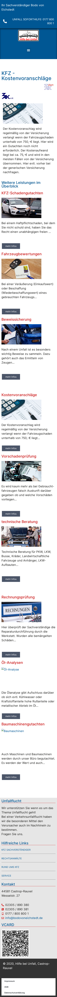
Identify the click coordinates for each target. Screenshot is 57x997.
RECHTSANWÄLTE (11, 858)
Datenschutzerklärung (14, 992)
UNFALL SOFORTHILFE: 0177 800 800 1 (33, 21)
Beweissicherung (16, 319)
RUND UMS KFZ (10, 867)
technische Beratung (19, 521)
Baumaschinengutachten (23, 724)
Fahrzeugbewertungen (21, 254)
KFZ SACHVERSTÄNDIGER (16, 849)
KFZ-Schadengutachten (22, 193)
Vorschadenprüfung (18, 456)
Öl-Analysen (12, 662)
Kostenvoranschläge (19, 395)
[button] (28, 50)
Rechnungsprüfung (18, 597)
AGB (6, 987)
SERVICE (6, 875)
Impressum (9, 981)
